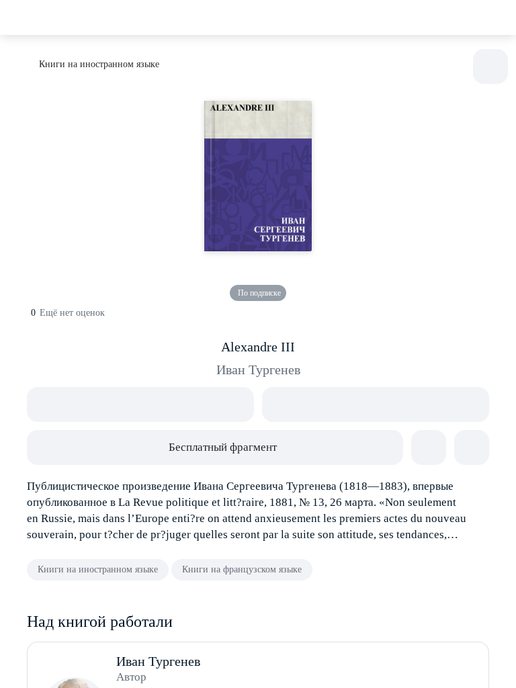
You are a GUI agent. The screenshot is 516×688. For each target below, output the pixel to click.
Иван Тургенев (258, 369)
